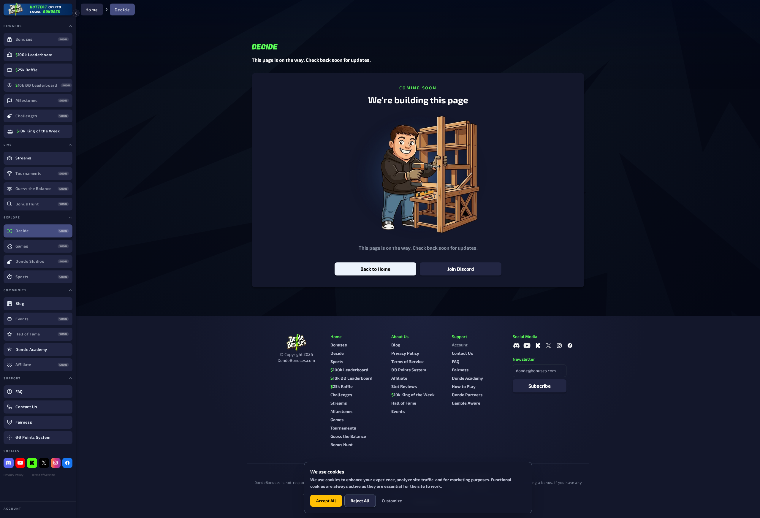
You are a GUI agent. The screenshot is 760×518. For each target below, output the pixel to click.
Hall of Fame (403, 402)
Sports (336, 361)
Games (336, 419)
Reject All (360, 500)
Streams (338, 402)
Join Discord (460, 269)
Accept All (326, 500)
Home (92, 9)
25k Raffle (341, 386)
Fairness (460, 369)
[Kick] (32, 463)
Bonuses (338, 344)
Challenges (341, 394)
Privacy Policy (13, 474)
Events (398, 411)
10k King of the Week (413, 394)
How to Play (464, 386)
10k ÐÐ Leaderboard (351, 378)
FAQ (456, 361)
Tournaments (343, 427)
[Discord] (9, 463)
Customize (392, 500)
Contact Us (462, 353)
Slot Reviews (404, 386)
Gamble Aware (466, 402)
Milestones (341, 411)
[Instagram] (56, 463)
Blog (395, 344)
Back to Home (375, 269)
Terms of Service (43, 474)
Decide (337, 353)
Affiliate (399, 378)
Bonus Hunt (341, 444)
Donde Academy (467, 378)
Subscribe (539, 386)
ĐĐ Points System (408, 369)
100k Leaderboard (349, 369)
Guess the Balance (348, 436)
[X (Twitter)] (44, 463)
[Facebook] (67, 463)
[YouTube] (20, 463)
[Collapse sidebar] (76, 13)
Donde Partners (467, 394)
